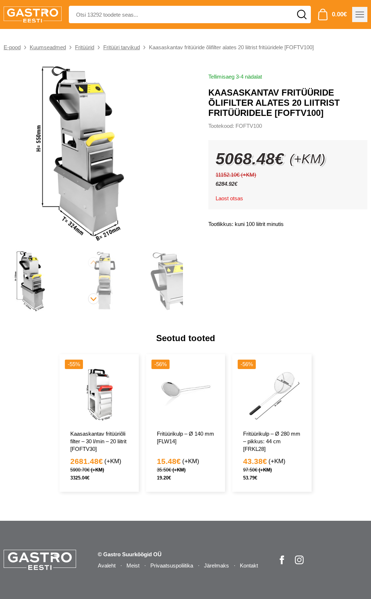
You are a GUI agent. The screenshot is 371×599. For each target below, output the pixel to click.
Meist (132, 565)
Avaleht (107, 565)
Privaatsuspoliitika (171, 565)
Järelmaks (216, 565)
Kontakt (249, 565)
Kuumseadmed (48, 47)
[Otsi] (302, 14)
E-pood (12, 47)
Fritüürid (84, 47)
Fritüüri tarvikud (121, 47)
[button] (93, 298)
